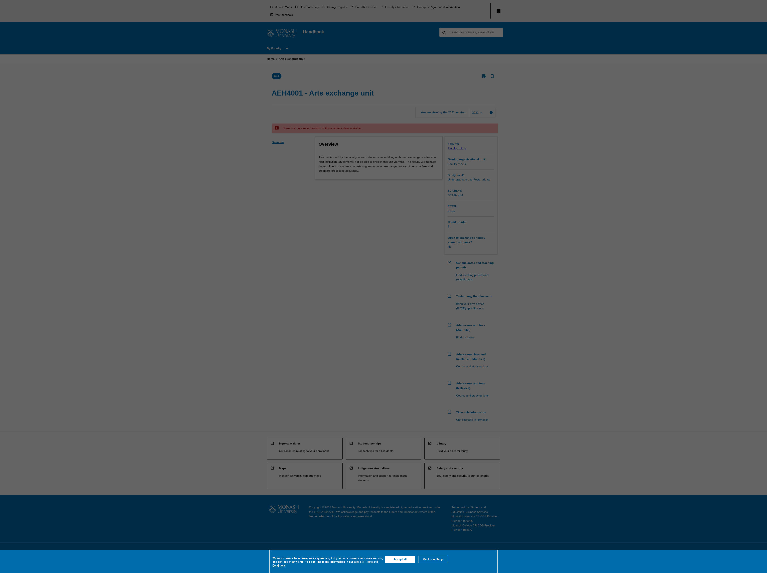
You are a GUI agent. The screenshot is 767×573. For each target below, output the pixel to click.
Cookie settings (433, 559)
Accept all (400, 559)
